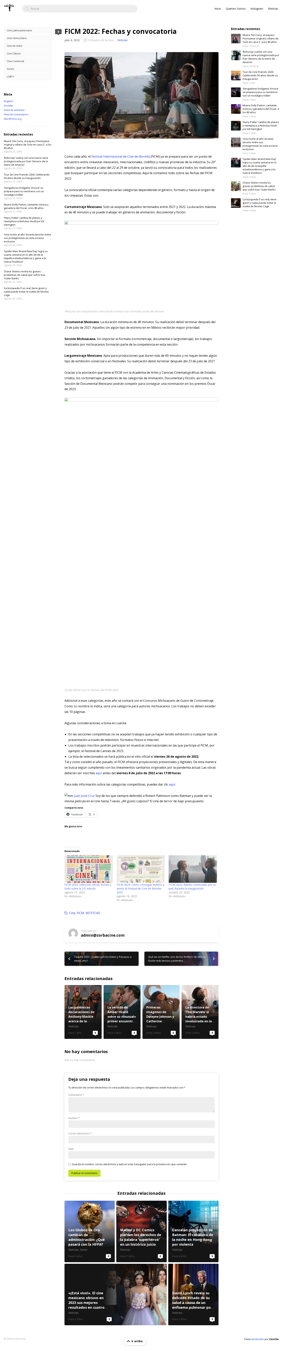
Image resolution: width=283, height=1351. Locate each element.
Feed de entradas (14, 110)
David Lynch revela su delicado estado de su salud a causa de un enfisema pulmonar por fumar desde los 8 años (193, 1294)
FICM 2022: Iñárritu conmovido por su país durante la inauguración (192, 886)
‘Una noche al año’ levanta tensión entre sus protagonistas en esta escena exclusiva (27, 238)
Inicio (217, 8)
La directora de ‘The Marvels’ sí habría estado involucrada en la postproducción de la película (200, 1012)
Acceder (8, 105)
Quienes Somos (236, 8)
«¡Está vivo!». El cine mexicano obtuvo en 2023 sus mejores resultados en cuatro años (115, 1294)
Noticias (273, 8)
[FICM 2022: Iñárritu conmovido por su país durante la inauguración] (193, 869)
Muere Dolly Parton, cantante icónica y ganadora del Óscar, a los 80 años (26, 206)
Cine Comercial (15, 61)
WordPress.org (12, 119)
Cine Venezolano (17, 38)
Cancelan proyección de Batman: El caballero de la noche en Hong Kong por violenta (193, 1231)
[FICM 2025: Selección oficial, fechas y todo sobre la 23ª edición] (88, 869)
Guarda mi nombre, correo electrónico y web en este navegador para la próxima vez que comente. (129, 1164)
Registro (8, 101)
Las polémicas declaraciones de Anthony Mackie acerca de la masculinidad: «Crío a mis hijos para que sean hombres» (83, 1012)
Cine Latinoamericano (19, 30)
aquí (99, 773)
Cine (72, 913)
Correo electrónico (80, 1133)
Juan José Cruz (84, 796)
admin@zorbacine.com (103, 935)
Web (71, 1149)
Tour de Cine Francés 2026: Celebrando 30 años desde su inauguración (26, 176)
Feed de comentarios (16, 114)
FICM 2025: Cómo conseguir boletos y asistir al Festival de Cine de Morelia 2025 (140, 888)
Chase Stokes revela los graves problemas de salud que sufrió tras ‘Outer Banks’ (24, 275)
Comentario (76, 1095)
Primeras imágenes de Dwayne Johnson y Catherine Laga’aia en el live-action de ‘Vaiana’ (161, 1012)
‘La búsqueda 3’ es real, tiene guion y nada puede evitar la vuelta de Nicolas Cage (26, 291)
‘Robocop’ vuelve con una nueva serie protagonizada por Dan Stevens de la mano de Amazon (26, 161)
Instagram (256, 8)
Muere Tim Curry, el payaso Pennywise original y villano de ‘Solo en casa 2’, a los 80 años (27, 144)
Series (10, 69)
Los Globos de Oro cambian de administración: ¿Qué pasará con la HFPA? (89, 1231)
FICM (80, 913)
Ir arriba (136, 1341)
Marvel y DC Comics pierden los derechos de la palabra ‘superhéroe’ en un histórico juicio (141, 1231)
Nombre (74, 1118)
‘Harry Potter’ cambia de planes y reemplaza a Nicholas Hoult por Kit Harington (24, 221)
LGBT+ (10, 76)
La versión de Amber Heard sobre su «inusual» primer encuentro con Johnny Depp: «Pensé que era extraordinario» (122, 1012)
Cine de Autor (15, 45)
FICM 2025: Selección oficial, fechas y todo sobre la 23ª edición (87, 886)
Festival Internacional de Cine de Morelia (120, 156)
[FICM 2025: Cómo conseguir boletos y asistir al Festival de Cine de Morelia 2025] (141, 869)
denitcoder (257, 1339)
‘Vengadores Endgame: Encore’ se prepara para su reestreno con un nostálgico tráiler (24, 191)
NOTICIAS (93, 913)
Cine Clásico (14, 53)
